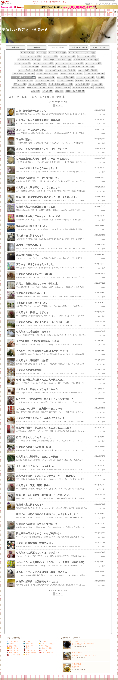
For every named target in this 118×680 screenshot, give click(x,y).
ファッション (13, 644)
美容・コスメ (13, 646)
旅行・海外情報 (31, 652)
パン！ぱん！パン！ (78, 641)
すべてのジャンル (47, 652)
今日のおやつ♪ (77, 652)
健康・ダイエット (15, 648)
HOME (4, 15)
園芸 (27, 655)
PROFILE (16, 15)
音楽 (27, 648)
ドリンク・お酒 (14, 655)
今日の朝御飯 (76, 664)
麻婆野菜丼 (75, 667)
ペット (28, 641)
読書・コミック (31, 650)
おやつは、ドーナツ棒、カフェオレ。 (84, 655)
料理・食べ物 (7, 4)
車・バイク (45, 646)
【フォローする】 (101, 15)
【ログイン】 (112, 15)
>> (90, 4)
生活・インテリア (15, 650)
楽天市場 (114, 4)
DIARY (10, 15)
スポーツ (44, 641)
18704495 (110, 12)
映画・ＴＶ (29, 646)
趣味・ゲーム (30, 644)
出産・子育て (13, 641)
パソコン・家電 (46, 648)
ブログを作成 (106, 4)
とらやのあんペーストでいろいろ (83, 644)
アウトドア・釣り (47, 644)
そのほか (44, 650)
